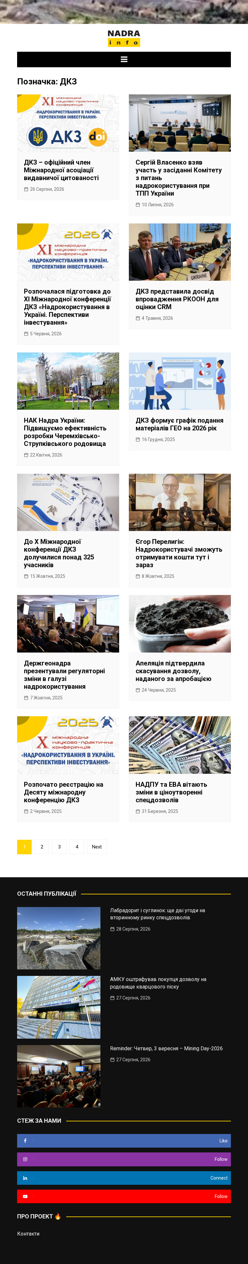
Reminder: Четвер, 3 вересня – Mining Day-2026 (166, 1048)
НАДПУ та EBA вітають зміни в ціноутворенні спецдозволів (171, 792)
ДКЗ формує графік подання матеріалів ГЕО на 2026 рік (179, 424)
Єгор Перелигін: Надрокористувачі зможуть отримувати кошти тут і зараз (179, 553)
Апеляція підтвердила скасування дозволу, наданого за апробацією (174, 671)
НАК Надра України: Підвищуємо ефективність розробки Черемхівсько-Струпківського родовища (65, 432)
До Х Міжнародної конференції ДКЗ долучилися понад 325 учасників (59, 553)
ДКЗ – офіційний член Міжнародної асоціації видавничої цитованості (61, 170)
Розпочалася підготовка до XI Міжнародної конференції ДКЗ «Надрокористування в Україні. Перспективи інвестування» (67, 306)
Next (97, 847)
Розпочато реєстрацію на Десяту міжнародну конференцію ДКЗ (63, 792)
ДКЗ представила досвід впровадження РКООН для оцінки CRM (177, 299)
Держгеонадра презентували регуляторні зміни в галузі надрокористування (64, 674)
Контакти (28, 1234)
